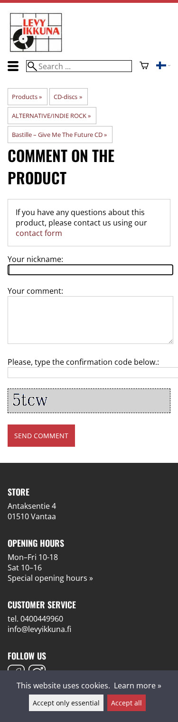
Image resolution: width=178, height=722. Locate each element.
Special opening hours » (50, 578)
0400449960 (41, 619)
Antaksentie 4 (32, 506)
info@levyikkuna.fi (39, 629)
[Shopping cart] (144, 66)
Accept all (126, 702)
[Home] (36, 51)
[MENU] (13, 66)
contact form (39, 233)
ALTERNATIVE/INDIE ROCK (51, 115)
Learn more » (137, 685)
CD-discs (68, 96)
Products (27, 96)
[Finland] (163, 66)
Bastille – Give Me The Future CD (59, 134)
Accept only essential (66, 702)
